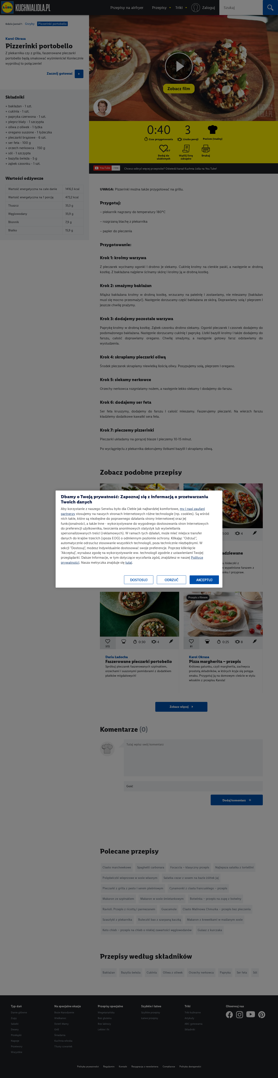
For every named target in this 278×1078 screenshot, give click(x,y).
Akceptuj (204, 580)
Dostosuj (138, 580)
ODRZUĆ (171, 580)
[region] (139, 539)
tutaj (128, 562)
